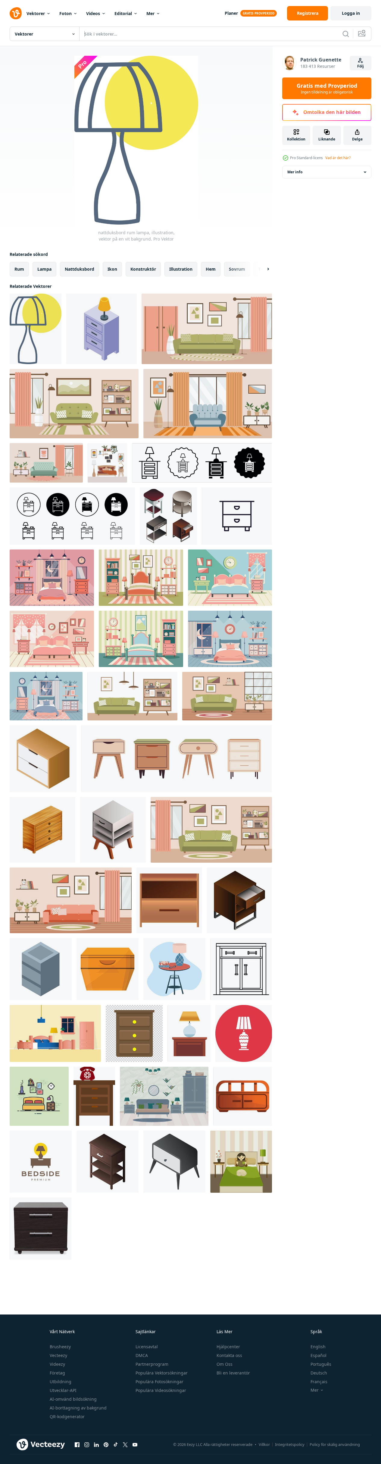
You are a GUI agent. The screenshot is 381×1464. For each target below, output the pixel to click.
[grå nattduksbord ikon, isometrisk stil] (41, 969)
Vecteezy (58, 1355)
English (318, 1346)
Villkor (264, 1444)
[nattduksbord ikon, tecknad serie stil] (242, 1096)
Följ (360, 66)
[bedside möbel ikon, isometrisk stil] (174, 1162)
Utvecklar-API (63, 1390)
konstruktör (143, 269)
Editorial (123, 13)
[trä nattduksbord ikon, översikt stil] (241, 969)
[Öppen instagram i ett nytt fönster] (86, 1444)
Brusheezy (60, 1346)
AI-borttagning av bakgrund (78, 1408)
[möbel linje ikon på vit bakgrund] (237, 516)
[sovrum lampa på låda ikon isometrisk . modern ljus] (101, 329)
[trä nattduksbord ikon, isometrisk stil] (43, 758)
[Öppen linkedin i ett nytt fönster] (96, 1444)
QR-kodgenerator (67, 1416)
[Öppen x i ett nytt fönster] (125, 1444)
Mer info (294, 172)
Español (318, 1355)
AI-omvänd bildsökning (73, 1399)
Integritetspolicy (289, 1444)
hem (211, 269)
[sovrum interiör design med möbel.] (164, 1096)
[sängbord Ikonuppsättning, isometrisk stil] (168, 516)
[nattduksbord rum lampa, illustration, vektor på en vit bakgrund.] (35, 329)
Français (319, 1381)
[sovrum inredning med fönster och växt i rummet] (55, 1033)
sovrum (237, 269)
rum (19, 269)
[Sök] (345, 33)
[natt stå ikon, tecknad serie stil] (108, 969)
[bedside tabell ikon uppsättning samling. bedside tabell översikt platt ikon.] (202, 463)
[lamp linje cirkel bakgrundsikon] (243, 1033)
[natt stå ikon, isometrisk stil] (113, 830)
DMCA (142, 1355)
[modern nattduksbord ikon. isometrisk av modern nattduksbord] (42, 830)
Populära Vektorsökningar (162, 1373)
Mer (150, 13)
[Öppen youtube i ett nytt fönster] (135, 1444)
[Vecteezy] (16, 13)
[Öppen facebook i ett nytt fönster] (77, 1444)
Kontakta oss (229, 1355)
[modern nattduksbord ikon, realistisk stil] (40, 1229)
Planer (231, 13)
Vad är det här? (338, 157)
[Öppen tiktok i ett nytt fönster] (115, 1444)
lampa (44, 269)
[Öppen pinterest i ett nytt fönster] (106, 1444)
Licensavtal (147, 1346)
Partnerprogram (152, 1364)
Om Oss (225, 1364)
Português (321, 1364)
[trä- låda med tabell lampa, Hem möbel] (189, 1033)
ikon (112, 269)
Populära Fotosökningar (159, 1381)
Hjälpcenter (228, 1346)
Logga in (351, 13)
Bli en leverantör (233, 1373)
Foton (65, 13)
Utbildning (60, 1381)
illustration (180, 269)
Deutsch (319, 1373)
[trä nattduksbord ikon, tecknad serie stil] (169, 900)
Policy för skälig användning (335, 1444)
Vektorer (36, 13)
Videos (93, 13)
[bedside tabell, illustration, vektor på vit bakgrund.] (94, 1096)
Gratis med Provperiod (327, 88)
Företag (57, 1373)
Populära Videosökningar (161, 1390)
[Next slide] (263, 269)
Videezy (57, 1364)
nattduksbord (79, 269)
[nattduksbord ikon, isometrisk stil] (108, 1162)
